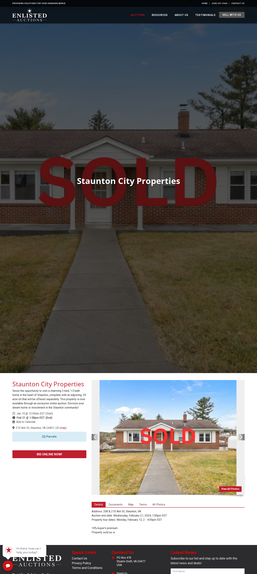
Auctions (138, 15)
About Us (181, 15)
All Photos (158, 504)
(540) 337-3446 (219, 3)
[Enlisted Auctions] (29, 15)
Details (98, 504)
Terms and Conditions (87, 568)
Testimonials (205, 15)
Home (205, 3)
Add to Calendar (26, 422)
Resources (160, 15)
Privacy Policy (81, 563)
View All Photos (230, 489)
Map (131, 504)
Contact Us (238, 3)
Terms (143, 504)
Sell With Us (232, 14)
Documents (116, 504)
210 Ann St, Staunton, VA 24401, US (37, 427)
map (63, 427)
